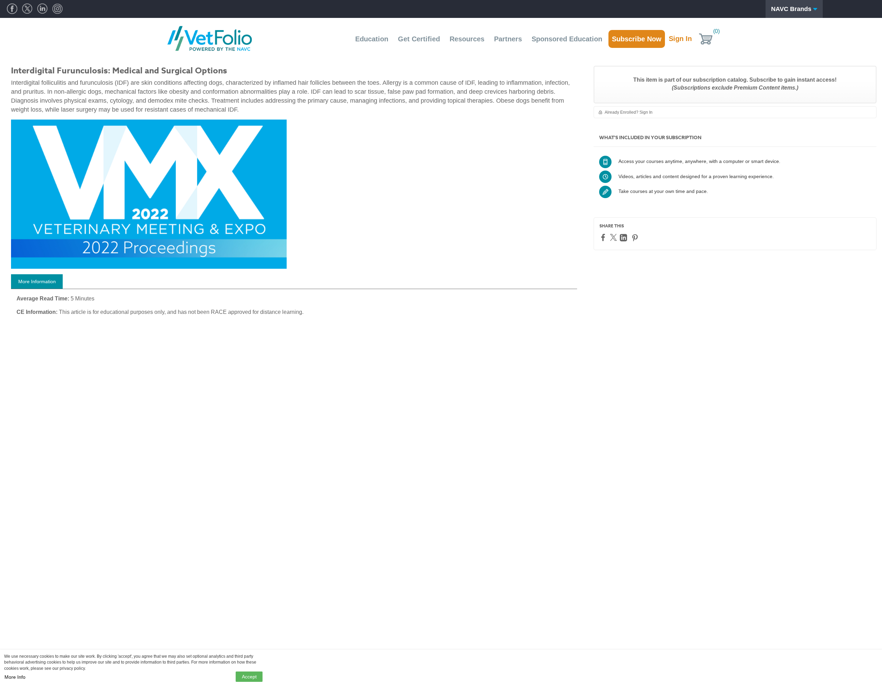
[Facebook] (603, 237)
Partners (508, 39)
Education (371, 39)
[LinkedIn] (624, 237)
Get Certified (419, 39)
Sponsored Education (567, 39)
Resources (467, 39)
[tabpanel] (294, 308)
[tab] (37, 281)
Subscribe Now (637, 39)
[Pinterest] (635, 237)
